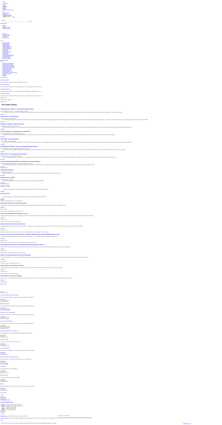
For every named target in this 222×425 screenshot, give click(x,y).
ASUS (14, 423)
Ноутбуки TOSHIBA (7, 58)
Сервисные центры (6, 73)
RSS (3, 20)
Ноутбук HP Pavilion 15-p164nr (6, 402)
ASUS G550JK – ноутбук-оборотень (9, 116)
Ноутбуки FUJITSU (6, 47)
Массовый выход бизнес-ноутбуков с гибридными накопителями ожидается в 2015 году (22, 244)
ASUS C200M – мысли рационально (9, 139)
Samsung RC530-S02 (3, 392)
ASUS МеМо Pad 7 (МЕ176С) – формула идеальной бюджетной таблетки (18, 146)
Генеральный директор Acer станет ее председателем (13, 203)
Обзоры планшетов (6, 28)
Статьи (4, 33)
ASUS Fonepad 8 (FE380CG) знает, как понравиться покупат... (9, 356)
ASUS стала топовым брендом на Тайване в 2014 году (14, 213)
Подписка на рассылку (7, 14)
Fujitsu (24, 423)
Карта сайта (5, 13)
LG (38, 423)
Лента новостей (6, 37)
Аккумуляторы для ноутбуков (8, 66)
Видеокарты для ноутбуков (8, 63)
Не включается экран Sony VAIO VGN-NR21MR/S (7, 312)
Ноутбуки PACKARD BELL (8, 55)
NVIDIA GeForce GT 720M (4, 339)
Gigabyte (27, 423)
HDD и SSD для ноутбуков (8, 65)
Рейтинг (4, 74)
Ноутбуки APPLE (6, 43)
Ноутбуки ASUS (6, 44)
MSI (40, 423)
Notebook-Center (3, 23)
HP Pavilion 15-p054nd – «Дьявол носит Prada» (12, 124)
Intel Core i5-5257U (5, 193)
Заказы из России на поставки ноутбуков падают (12, 223)
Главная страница (6, 12)
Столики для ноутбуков (7, 69)
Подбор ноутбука (6, 35)
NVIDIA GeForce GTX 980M (7, 177)
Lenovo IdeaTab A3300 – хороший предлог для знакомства (15, 131)
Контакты (5, 75)
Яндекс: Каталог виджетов (8, 9)
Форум (4, 26)
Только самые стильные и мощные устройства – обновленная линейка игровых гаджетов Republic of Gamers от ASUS (30, 234)
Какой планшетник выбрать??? (5, 303)
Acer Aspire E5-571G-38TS (4, 84)
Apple (11, 423)
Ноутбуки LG (5, 53)
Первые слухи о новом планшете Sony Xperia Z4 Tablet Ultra (15, 255)
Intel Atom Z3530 (2, 366)
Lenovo (35, 423)
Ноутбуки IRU (5, 50)
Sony (52, 423)
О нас (2, 420)
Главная (4, 25)
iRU (32, 423)
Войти (4, 1)
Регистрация (5, 3)
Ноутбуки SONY (6, 57)
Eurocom (20, 423)
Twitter (4, 4)
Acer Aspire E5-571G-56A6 (4, 93)
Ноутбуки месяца (6, 34)
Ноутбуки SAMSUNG (7, 56)
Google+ (4, 7)
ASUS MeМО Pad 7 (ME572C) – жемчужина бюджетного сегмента (17, 109)
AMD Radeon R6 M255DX (6, 169)
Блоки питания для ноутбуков (9, 67)
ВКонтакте (5, 6)
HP (30, 423)
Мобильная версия (4, 416)
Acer (8, 423)
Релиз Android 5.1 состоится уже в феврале (11, 275)
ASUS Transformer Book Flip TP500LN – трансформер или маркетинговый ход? (20, 161)
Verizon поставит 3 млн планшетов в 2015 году (12, 265)
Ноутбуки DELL (6, 45)
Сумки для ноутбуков (7, 68)
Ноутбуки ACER (6, 42)
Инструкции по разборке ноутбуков (10, 72)
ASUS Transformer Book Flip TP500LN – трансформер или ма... (9, 330)
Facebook (4, 5)
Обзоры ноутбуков (6, 27)
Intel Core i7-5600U (5, 186)
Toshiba (54, 423)
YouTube (4, 8)
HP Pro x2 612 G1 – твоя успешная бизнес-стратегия (13, 154)
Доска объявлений (6, 70)
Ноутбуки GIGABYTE (7, 48)
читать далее (2, 299)
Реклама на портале (4, 418)
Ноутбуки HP (5, 49)
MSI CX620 (2, 383)
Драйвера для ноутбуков (7, 71)
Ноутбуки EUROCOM (7, 46)
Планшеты (5, 36)
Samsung (48, 423)
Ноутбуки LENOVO (7, 51)
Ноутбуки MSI (5, 54)
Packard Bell (44, 423)
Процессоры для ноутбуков (8, 64)
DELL (17, 423)
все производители (4, 60)
